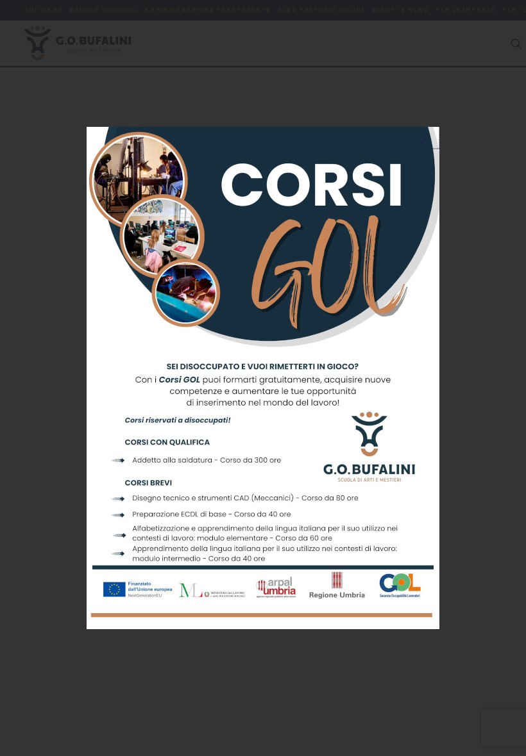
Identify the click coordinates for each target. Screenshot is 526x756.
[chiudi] (422, 132)
